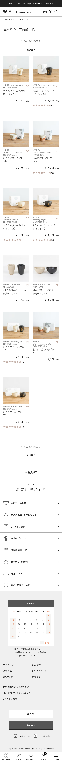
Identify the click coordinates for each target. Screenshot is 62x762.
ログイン (31, 713)
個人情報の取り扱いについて (17, 692)
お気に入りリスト (40, 670)
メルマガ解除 (9, 676)
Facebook (44, 735)
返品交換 (36, 664)
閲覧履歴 (36, 676)
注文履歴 (7, 670)
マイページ (8, 664)
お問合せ (31, 725)
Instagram (25, 735)
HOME (5, 19)
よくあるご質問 (10, 698)
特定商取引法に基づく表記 (16, 686)
